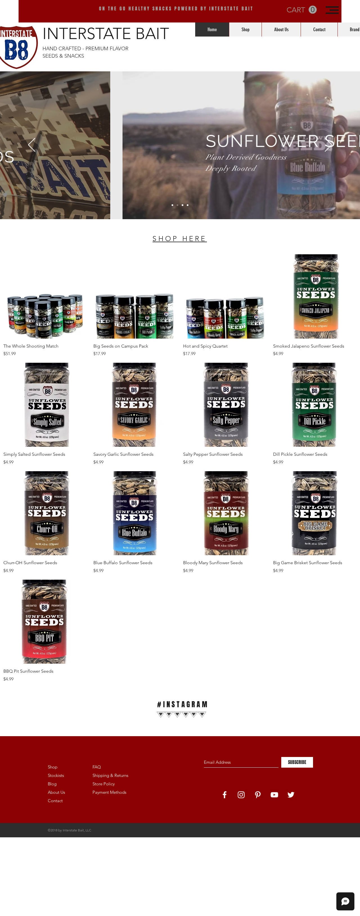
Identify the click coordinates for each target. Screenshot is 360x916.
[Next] (328, 145)
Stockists (56, 775)
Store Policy (104, 783)
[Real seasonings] (182, 205)
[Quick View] (45, 296)
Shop (52, 767)
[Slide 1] (172, 205)
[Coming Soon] (177, 205)
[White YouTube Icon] (274, 794)
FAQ (97, 767)
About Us (56, 792)
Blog (52, 783)
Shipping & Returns (110, 775)
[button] (332, 10)
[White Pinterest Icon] (257, 794)
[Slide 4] (187, 205)
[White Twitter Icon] (291, 794)
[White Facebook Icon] (224, 794)
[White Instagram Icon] (241, 794)
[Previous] (31, 145)
